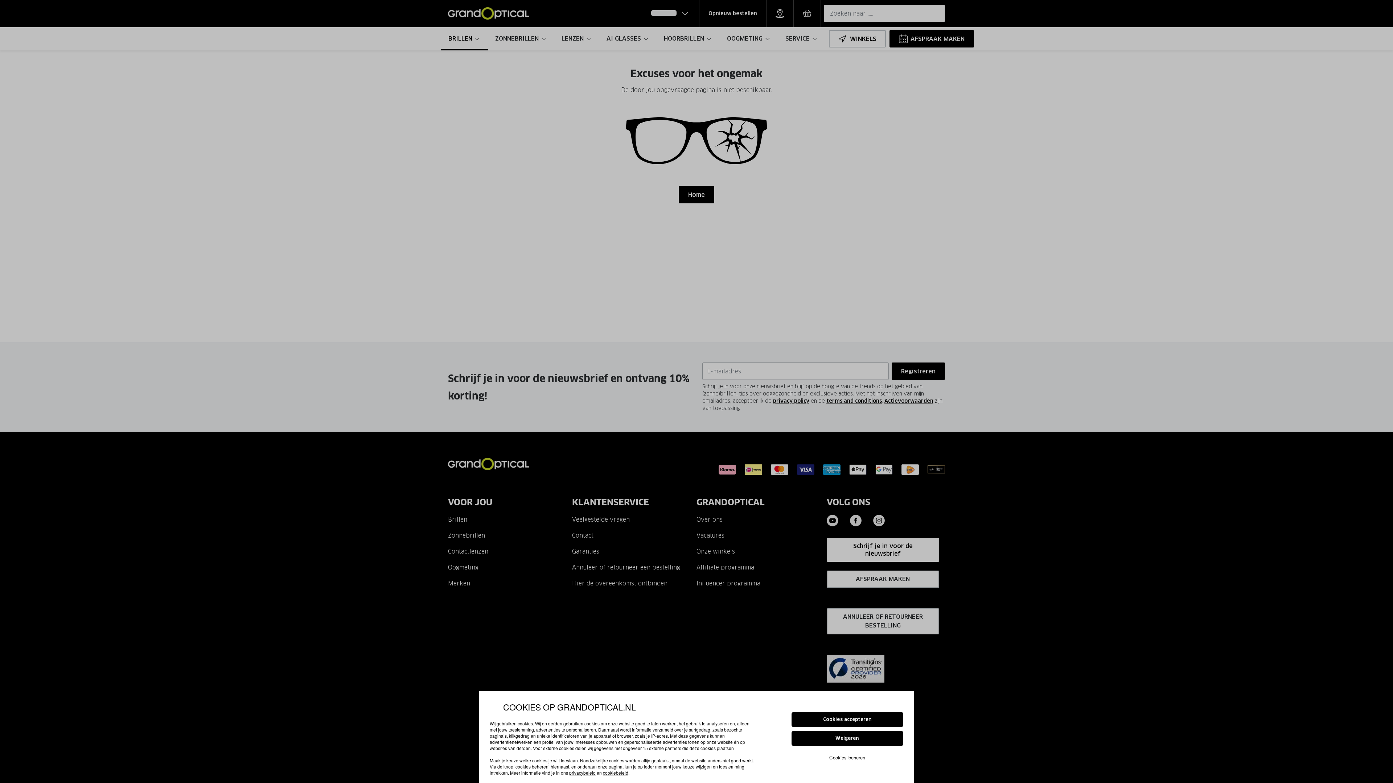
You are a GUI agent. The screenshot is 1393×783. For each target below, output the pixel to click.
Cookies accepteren (847, 719)
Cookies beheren (847, 757)
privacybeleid (582, 773)
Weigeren (847, 738)
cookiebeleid (615, 773)
